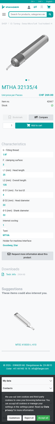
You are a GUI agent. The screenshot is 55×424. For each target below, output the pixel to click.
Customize (14, 418)
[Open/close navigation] (5, 14)
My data (7, 380)
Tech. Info (15, 274)
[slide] (26, 80)
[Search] (50, 14)
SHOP (4, 24)
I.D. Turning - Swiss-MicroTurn (23, 24)
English (49, 1)
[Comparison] (35, 7)
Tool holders (44, 24)
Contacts (8, 388)
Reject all (29, 418)
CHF (40, 1)
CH (32, 1)
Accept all (43, 418)
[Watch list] (42, 7)
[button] (52, 105)
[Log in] (29, 7)
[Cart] (49, 7)
